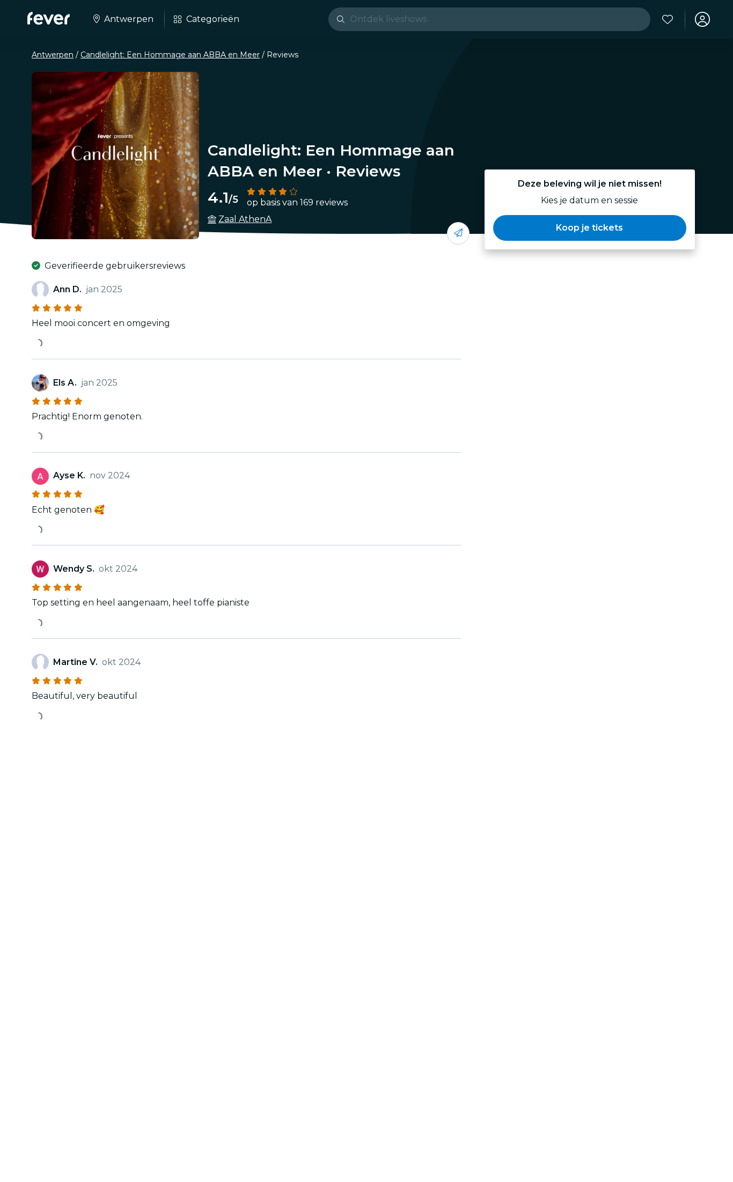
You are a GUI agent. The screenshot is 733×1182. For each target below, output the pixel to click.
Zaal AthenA (245, 219)
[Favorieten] (667, 19)
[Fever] (48, 18)
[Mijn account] (702, 19)
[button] (589, 228)
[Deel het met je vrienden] (458, 233)
